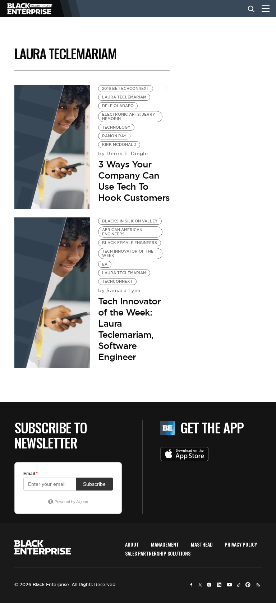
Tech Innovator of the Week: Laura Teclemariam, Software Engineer (129, 329)
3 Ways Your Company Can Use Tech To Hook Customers (134, 181)
